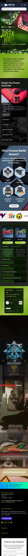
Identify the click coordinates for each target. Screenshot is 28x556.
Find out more (14, 477)
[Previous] (2, 300)
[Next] (25, 300)
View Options (7, 242)
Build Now (6, 114)
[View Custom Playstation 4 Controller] (20, 302)
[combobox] (14, 9)
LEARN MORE (14, 206)
